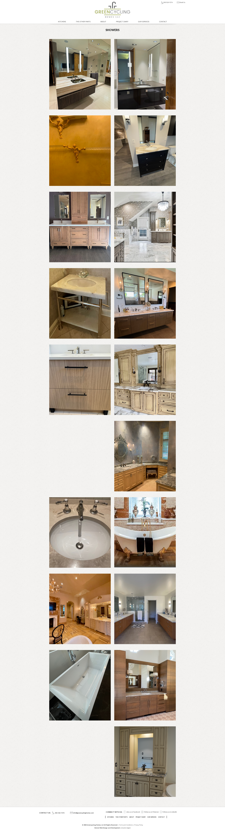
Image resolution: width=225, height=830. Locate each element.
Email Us (182, 2)
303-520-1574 (167, 2)
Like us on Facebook (133, 812)
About (103, 21)
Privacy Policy (138, 825)
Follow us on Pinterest (151, 812)
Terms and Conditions (126, 825)
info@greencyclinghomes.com (83, 813)
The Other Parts (83, 21)
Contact (163, 21)
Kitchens (62, 21)
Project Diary (122, 21)
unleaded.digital (125, 828)
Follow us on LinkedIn (170, 812)
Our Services (143, 21)
